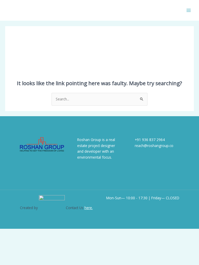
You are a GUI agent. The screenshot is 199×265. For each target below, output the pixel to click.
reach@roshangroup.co (154, 145)
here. (88, 207)
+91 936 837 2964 (150, 139)
